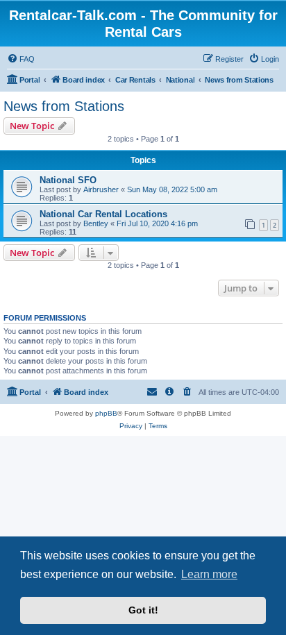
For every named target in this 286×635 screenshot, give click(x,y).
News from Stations (63, 106)
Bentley (95, 223)
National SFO (68, 180)
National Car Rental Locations (103, 214)
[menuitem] (21, 59)
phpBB (106, 413)
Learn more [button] (209, 574)
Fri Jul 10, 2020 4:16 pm (157, 223)
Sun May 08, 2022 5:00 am (172, 189)
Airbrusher (101, 189)
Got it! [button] (143, 610)
